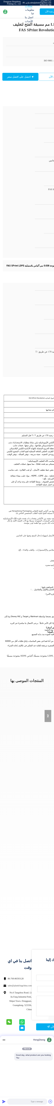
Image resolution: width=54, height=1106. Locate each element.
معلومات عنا (29, 11)
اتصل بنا (29, 17)
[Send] (4, 1101)
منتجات (28, 5)
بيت (27, 2)
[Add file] (50, 1101)
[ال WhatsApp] (25, 1024)
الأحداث (29, 21)
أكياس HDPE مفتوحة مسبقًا (20, 656)
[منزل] (14, 12)
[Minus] (4, 1040)
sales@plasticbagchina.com (20, 985)
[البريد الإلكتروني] (25, 1030)
